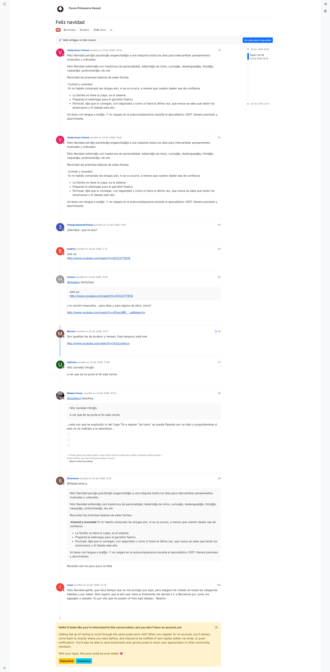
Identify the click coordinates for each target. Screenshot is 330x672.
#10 (219, 585)
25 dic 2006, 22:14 (96, 585)
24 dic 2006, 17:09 (99, 362)
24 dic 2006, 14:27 (98, 331)
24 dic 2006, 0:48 (116, 224)
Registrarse (66, 660)
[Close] (216, 627)
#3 (219, 224)
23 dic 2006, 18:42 (112, 50)
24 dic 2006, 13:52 (98, 277)
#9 (219, 478)
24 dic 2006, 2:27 (98, 248)
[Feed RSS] (111, 30)
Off (58, 30)
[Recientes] (4, 4)
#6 (219, 331)
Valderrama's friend (78, 50)
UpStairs (72, 362)
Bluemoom (73, 478)
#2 (219, 137)
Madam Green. (75, 393)
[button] (4, 668)
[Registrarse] (325, 11)
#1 (219, 50)
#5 (219, 277)
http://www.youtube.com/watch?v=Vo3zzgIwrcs (98, 343)
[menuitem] (325, 4)
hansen (71, 277)
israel (70, 585)
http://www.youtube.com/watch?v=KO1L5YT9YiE (98, 258)
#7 (219, 362)
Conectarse (83, 660)
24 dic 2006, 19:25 (106, 393)
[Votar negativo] (211, 127)
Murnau (71, 331)
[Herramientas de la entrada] (218, 127)
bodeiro (71, 248)
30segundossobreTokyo (80, 224)
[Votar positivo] (199, 127)
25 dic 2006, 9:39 (101, 478)
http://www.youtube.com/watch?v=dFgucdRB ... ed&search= (106, 312)
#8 (219, 393)
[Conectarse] (325, 4)
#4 (219, 248)
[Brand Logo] (61, 8)
